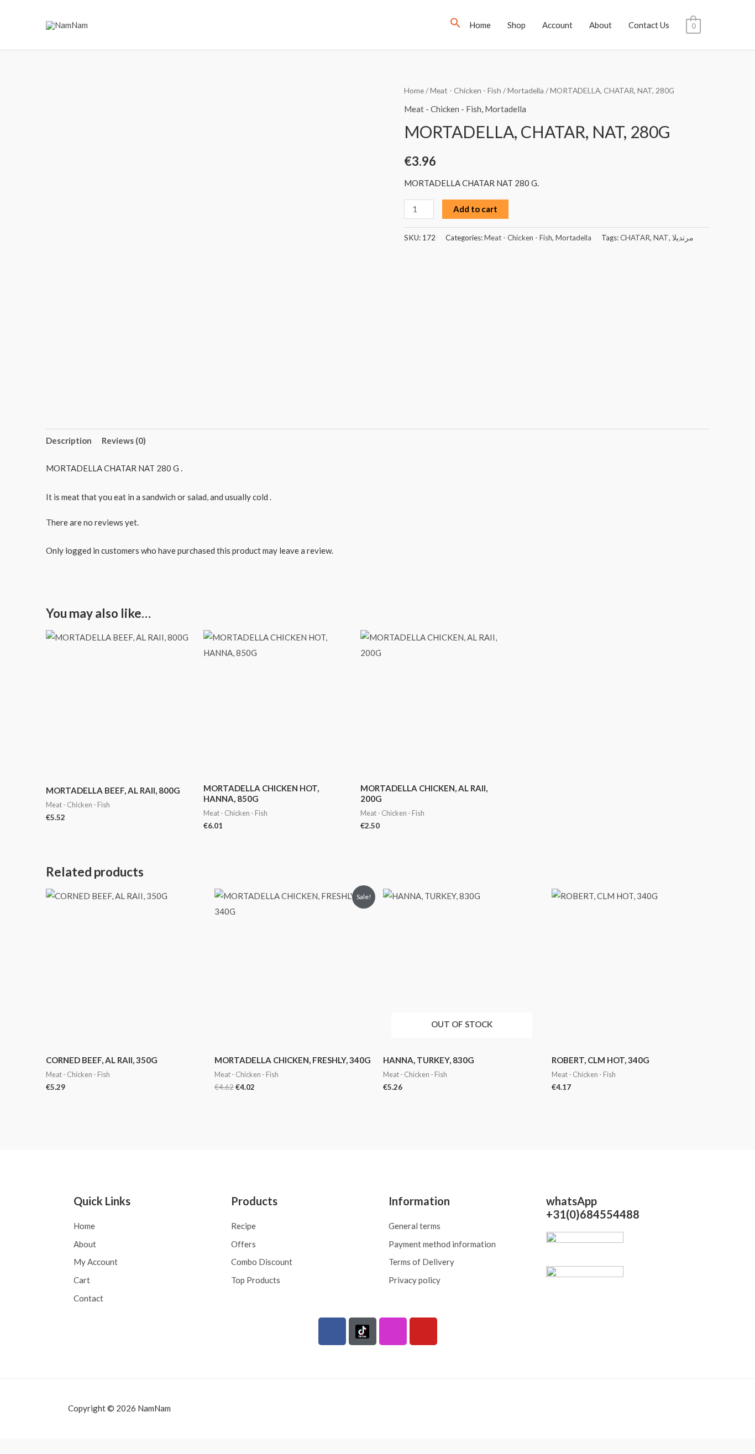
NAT (661, 237)
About (600, 25)
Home (480, 25)
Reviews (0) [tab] (124, 440)
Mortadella (525, 90)
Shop (516, 25)
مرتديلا (683, 237)
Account (557, 25)
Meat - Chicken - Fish (465, 90)
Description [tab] (69, 440)
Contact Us (648, 25)
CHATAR (635, 237)
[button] (455, 25)
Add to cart (475, 209)
